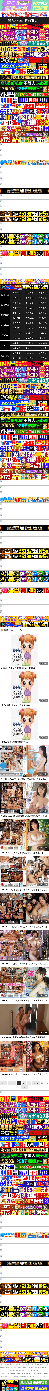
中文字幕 (30, 303)
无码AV (5, 335)
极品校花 (17, 358)
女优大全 (30, 338)
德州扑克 (43, 323)
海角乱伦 (43, 343)
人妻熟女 (17, 308)
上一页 (11, 1083)
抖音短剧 (17, 333)
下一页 (35, 1083)
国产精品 (17, 293)
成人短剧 (43, 353)
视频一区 (5, 295)
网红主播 (30, 293)
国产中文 (17, 353)
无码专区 (5, 345)
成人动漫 (43, 298)
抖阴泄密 (43, 348)
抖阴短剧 (30, 358)
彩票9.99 (17, 328)
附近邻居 (17, 313)
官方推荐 (5, 325)
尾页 (24, 1087)
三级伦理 (17, 303)
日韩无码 (43, 358)
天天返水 (43, 328)
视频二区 (5, 305)
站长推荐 (5, 315)
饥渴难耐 (30, 313)
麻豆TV (29, 333)
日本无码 (43, 293)
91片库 (16, 338)
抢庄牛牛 (30, 323)
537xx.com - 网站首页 (23, 20)
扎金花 (30, 328)
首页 (3, 1083)
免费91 (29, 343)
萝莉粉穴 (30, 348)
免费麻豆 (17, 348)
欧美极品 (30, 298)
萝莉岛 (43, 338)
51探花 (42, 333)
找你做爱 (43, 313)
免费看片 (17, 343)
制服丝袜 (30, 308)
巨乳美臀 (43, 303)
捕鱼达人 (17, 323)
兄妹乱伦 (30, 353)
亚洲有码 (17, 298)
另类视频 (43, 308)
